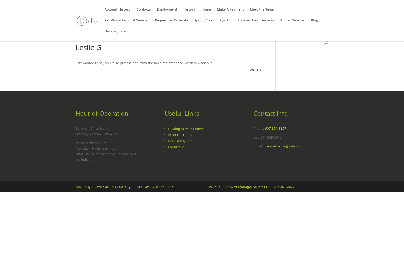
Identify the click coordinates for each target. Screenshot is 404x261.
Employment (167, 9)
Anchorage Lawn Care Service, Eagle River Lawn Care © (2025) (125, 186)
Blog (314, 20)
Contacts (144, 9)
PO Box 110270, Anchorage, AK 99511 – (241, 186)
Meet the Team (262, 9)
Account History (117, 9)
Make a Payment (181, 141)
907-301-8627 (275, 128)
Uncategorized (116, 31)
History (189, 9)
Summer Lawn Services (256, 20)
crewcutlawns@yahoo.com (284, 146)
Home (206, 9)
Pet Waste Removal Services (127, 20)
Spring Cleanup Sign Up (213, 20)
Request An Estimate (171, 20)
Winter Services (292, 20)
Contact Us (176, 147)
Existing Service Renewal (187, 128)
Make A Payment (230, 9)
